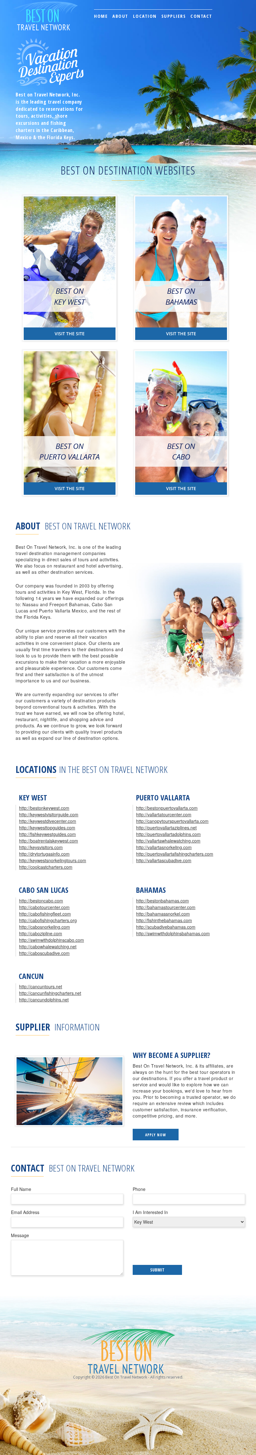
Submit (157, 1270)
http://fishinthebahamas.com (164, 920)
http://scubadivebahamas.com (165, 927)
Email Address (25, 1212)
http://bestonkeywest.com (44, 808)
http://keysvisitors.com (41, 847)
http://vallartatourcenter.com (163, 814)
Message (20, 1235)
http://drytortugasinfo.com (44, 854)
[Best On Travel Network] (44, 8)
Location (145, 16)
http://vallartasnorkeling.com (164, 847)
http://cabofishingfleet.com (45, 914)
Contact (201, 16)
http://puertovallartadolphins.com (168, 834)
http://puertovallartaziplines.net (166, 827)
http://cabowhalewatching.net (47, 946)
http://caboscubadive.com (44, 953)
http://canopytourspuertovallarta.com (172, 821)
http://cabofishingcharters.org (48, 920)
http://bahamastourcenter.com (165, 907)
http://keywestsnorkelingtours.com (52, 860)
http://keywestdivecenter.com (47, 821)
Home (101, 16)
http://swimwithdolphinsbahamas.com (173, 933)
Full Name (21, 1189)
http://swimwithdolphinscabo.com (51, 940)
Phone (139, 1189)
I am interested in (150, 1212)
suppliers (173, 16)
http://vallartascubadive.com (163, 860)
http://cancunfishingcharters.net (50, 993)
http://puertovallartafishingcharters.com (174, 854)
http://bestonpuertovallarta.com (167, 808)
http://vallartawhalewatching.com (168, 841)
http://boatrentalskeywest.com (48, 841)
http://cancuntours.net (40, 986)
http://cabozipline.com (40, 933)
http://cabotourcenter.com (44, 907)
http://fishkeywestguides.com (47, 834)
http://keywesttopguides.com (47, 827)
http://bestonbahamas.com (162, 900)
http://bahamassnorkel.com (163, 914)
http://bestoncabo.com (41, 900)
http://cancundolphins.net (44, 999)
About (120, 16)
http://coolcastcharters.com (45, 867)
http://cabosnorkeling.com (44, 927)
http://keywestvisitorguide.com (48, 814)
